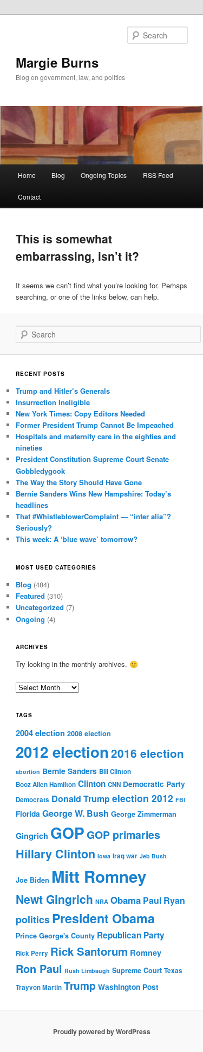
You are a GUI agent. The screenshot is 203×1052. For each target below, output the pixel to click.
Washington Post (128, 987)
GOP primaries (123, 834)
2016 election (147, 753)
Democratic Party (154, 784)
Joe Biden (32, 880)
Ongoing (30, 619)
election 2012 (142, 798)
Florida (28, 814)
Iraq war (125, 856)
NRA (101, 901)
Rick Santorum (89, 951)
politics (33, 919)
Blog (58, 175)
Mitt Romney (98, 876)
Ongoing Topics (104, 175)
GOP (67, 833)
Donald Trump (80, 798)
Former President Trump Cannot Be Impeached (95, 425)
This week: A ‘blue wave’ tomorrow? (76, 539)
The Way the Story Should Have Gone (79, 482)
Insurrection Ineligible (53, 402)
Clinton (92, 784)
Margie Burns (57, 62)
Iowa (103, 856)
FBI (180, 800)
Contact (29, 196)
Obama (125, 900)
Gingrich (32, 835)
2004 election (40, 732)
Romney (145, 952)
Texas (173, 970)
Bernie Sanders (69, 771)
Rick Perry (32, 953)
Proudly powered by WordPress (101, 1031)
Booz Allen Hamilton (46, 784)
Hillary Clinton (55, 853)
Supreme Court (137, 970)
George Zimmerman (143, 814)
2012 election (62, 752)
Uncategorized (40, 607)
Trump (80, 985)
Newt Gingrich (54, 899)
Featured (30, 596)
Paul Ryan (164, 900)
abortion (28, 772)
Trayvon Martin (39, 987)
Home (27, 175)
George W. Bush (75, 813)
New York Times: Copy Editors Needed (80, 413)
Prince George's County (55, 936)
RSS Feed (158, 175)
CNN (114, 784)
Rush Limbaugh (87, 971)
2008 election (89, 733)
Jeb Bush (153, 856)
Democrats (32, 799)
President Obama (103, 918)
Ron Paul (39, 968)
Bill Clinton (115, 771)
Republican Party (131, 935)
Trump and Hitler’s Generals (63, 391)
